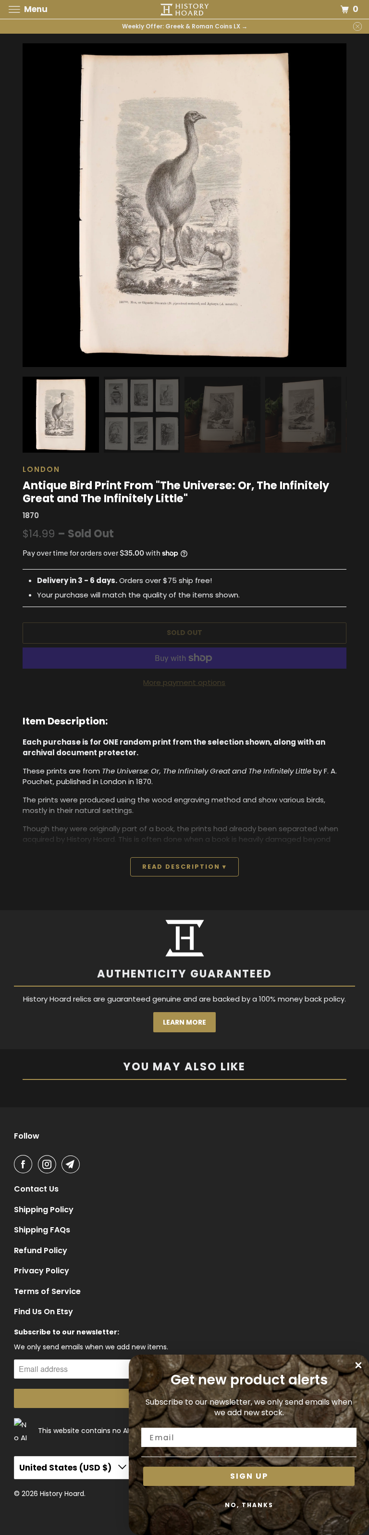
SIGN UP (249, 1476)
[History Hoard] (184, 9)
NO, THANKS (249, 1505)
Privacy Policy (41, 1271)
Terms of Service (47, 1291)
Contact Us (36, 1189)
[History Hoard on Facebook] (25, 1164)
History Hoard (62, 1493)
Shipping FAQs (42, 1230)
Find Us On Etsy (43, 1312)
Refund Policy (40, 1250)
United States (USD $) (66, 1467)
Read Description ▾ (184, 867)
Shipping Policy (44, 1210)
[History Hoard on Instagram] (49, 1164)
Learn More (184, 1022)
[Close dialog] (358, 1365)
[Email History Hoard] (73, 1164)
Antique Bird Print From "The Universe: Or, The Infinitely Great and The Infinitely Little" (176, 492)
